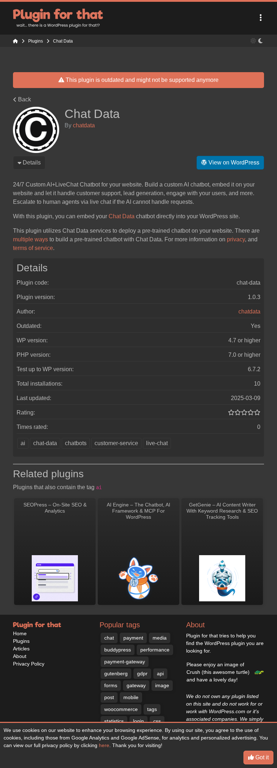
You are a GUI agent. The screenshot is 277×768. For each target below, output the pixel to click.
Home (20, 633)
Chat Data (122, 216)
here (104, 745)
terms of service (33, 248)
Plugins (21, 641)
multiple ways (30, 239)
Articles (21, 648)
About (19, 656)
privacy (236, 239)
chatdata (84, 125)
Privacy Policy (28, 664)
